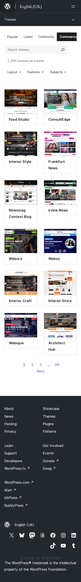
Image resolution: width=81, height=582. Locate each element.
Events (48, 453)
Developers (13, 461)
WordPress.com (19, 482)
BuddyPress (16, 505)
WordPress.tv (17, 468)
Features (33, 72)
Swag (49, 468)
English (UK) (24, 525)
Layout (12, 72)
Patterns (49, 431)
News (8, 416)
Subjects (56, 72)
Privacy (10, 431)
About (9, 408)
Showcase (51, 408)
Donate (51, 461)
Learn (8, 445)
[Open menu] (74, 6)
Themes (10, 19)
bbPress (13, 498)
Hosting (10, 424)
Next (40, 371)
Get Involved (53, 445)
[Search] (63, 49)
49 (57, 365)
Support (10, 453)
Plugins (48, 424)
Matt (10, 490)
